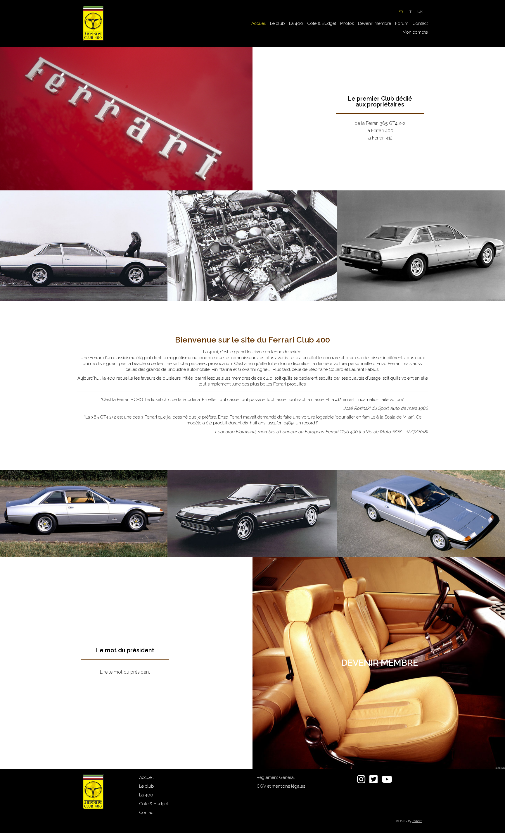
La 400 (296, 23)
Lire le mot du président (125, 672)
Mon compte (415, 32)
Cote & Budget (321, 23)
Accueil (258, 23)
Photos (347, 23)
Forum (401, 23)
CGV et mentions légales (281, 786)
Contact (420, 23)
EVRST (417, 821)
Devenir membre (374, 23)
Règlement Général (276, 777)
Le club (277, 23)
